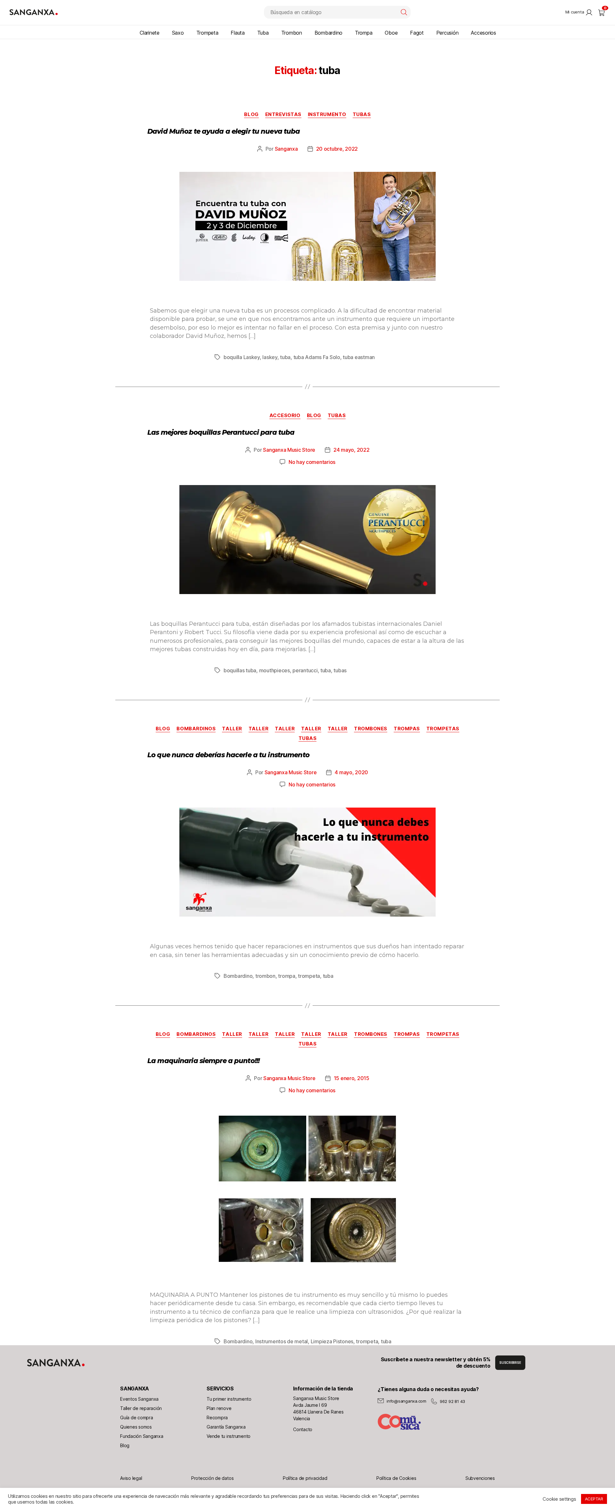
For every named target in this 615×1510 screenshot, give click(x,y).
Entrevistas (283, 114)
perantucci (304, 670)
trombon (265, 976)
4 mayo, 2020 (351, 772)
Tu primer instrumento (229, 1399)
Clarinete (150, 32)
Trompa (364, 32)
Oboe (391, 32)
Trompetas (442, 729)
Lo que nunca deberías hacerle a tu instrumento (228, 755)
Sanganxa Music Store (289, 450)
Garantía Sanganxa (226, 1427)
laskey (269, 357)
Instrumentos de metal (281, 1341)
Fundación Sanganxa (141, 1436)
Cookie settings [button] (559, 1499)
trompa (286, 976)
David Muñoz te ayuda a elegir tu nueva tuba (223, 131)
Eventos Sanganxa (139, 1399)
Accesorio (284, 415)
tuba (285, 357)
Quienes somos (136, 1427)
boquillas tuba (240, 670)
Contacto (302, 1429)
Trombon (291, 32)
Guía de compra (136, 1417)
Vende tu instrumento (228, 1436)
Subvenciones (480, 1478)
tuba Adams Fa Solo (316, 357)
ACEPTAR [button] (594, 1498)
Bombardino (329, 32)
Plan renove (219, 1408)
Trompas (407, 729)
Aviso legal (131, 1478)
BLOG (251, 114)
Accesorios (483, 32)
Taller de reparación (141, 1408)
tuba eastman (359, 357)
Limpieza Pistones (332, 1341)
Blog (124, 1445)
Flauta (238, 32)
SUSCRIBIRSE (510, 1362)
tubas (340, 670)
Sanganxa (286, 149)
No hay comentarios (312, 462)
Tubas (362, 114)
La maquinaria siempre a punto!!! (203, 1061)
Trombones (370, 729)
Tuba (263, 32)
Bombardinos (196, 729)
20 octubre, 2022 (337, 149)
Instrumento (327, 114)
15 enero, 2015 (351, 1078)
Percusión (447, 32)
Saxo (178, 32)
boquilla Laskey (242, 357)
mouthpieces (274, 670)
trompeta (309, 976)
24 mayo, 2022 (351, 450)
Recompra (217, 1417)
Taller (232, 729)
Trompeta (207, 32)
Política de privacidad (305, 1478)
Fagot (417, 32)
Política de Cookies (396, 1478)
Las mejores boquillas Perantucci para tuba (220, 432)
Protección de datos (212, 1478)
